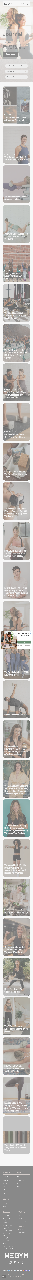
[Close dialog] (31, 632)
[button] (4, 1276)
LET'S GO (24, 642)
